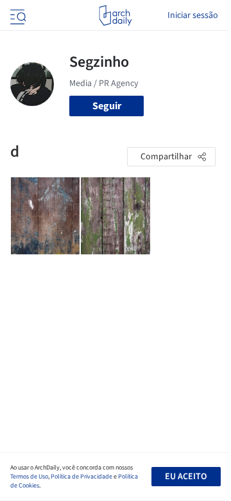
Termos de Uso (29, 476)
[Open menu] (17, 15)
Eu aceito (186, 476)
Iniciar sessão (192, 15)
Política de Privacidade (81, 476)
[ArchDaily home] (115, 15)
